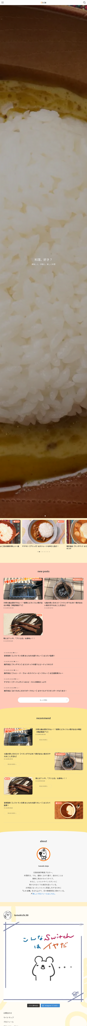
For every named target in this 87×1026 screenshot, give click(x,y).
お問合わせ (8, 1013)
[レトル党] (43, 2)
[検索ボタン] (84, 2)
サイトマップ (9, 1017)
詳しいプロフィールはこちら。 (44, 893)
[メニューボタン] (2, 2)
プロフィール (9, 1021)
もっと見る (43, 700)
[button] (41, 515)
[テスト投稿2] (43, 962)
